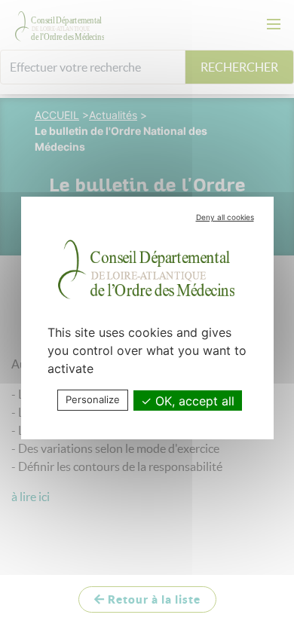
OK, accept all (193, 400)
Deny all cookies (225, 217)
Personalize (93, 399)
